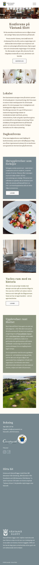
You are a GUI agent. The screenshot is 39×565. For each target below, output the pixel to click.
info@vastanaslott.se (15, 429)
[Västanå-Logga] (16, 4)
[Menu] (33, 4)
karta (29, 334)
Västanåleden (22, 334)
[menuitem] (33, 4)
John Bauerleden (14, 336)
